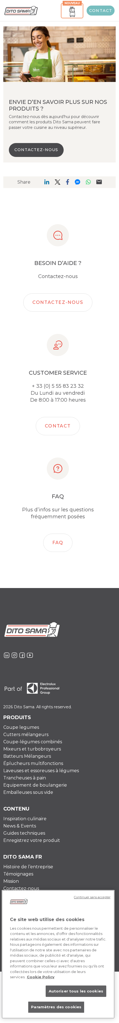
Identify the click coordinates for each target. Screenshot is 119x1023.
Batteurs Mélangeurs (27, 756)
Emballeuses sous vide (28, 792)
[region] (58, 954)
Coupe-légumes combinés (32, 741)
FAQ (57, 542)
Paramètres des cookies (56, 1007)
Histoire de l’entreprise (28, 866)
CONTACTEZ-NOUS (36, 149)
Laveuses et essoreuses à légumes (41, 770)
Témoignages (18, 874)
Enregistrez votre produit (31, 840)
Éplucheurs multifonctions (33, 763)
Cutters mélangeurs (25, 734)
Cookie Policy (41, 977)
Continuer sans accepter (92, 897)
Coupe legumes (21, 727)
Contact (100, 10)
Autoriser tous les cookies (76, 991)
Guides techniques (24, 833)
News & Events (19, 826)
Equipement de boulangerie (35, 785)
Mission (11, 881)
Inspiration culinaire (24, 818)
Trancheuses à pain (24, 778)
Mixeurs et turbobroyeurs (32, 749)
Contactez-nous (57, 302)
